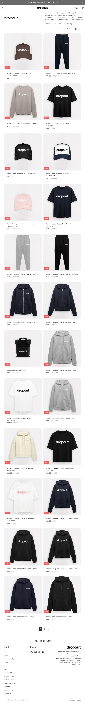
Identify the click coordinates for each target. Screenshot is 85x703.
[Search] (75, 8)
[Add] (38, 67)
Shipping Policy (10, 676)
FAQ (5, 669)
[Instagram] (35, 652)
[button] (69, 28)
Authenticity (9, 659)
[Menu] (2, 7)
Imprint (7, 687)
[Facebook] (31, 652)
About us (7, 655)
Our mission (8, 652)
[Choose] (77, 67)
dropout (11, 700)
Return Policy (9, 680)
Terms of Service (10, 673)
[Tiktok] (39, 652)
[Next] (48, 629)
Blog (6, 662)
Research (7, 694)
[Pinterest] (43, 652)
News (6, 666)
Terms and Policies (75, 700)
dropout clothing (65, 24)
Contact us (8, 690)
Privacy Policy (9, 683)
